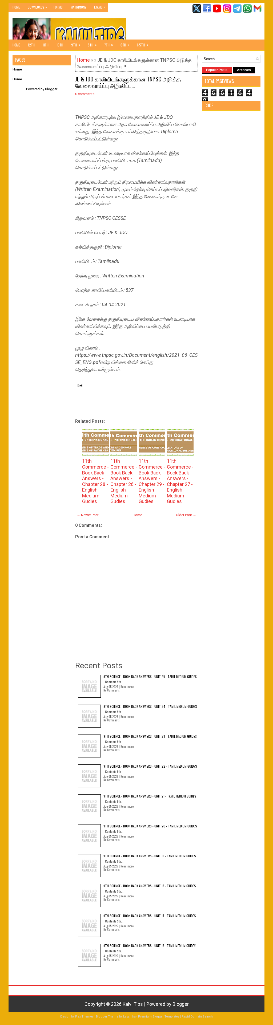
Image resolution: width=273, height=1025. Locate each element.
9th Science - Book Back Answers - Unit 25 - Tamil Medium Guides (150, 676)
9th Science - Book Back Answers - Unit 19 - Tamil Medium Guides (149, 856)
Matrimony (78, 7)
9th (75, 45)
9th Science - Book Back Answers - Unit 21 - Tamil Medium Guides (149, 796)
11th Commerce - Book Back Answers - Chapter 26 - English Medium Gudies (123, 481)
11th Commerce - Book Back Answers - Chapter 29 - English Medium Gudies (152, 481)
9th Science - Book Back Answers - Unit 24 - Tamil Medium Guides (150, 706)
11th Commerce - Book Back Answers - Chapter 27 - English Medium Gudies (180, 481)
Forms (58, 7)
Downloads (37, 7)
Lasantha (129, 1016)
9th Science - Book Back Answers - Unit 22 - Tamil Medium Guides (150, 766)
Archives (244, 70)
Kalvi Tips (133, 1004)
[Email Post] (78, 385)
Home (16, 7)
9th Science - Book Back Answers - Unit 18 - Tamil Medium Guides (149, 885)
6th (125, 45)
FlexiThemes (84, 1016)
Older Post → (186, 515)
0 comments (84, 94)
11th (46, 45)
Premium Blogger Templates (158, 1016)
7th (108, 45)
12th (31, 45)
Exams (99, 7)
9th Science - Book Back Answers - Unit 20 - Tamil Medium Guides (150, 826)
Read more (127, 687)
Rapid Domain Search (197, 1016)
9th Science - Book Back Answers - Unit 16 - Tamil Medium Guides (149, 945)
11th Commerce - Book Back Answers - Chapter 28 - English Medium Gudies (95, 481)
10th (60, 45)
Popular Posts (216, 70)
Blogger (51, 89)
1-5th (142, 45)
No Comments (111, 690)
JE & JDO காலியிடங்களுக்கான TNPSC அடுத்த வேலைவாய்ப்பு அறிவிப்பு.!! (128, 82)
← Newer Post (88, 515)
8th (92, 45)
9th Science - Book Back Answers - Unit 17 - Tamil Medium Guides (149, 915)
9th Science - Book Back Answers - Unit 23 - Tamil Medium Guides (150, 736)
